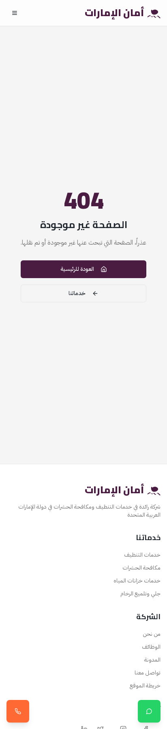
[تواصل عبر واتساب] (149, 711)
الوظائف (151, 647)
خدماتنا (77, 293)
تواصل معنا (148, 672)
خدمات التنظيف (142, 555)
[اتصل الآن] (17, 711)
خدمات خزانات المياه (137, 580)
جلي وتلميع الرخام (140, 593)
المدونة (152, 660)
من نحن (152, 634)
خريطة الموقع (145, 685)
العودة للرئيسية (77, 269)
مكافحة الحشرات (141, 568)
